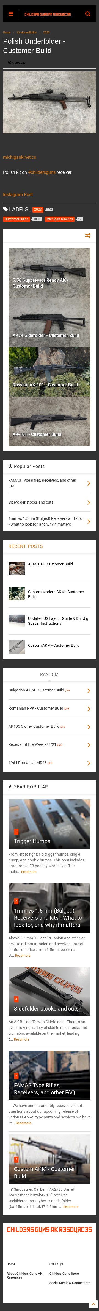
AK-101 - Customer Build (37, 434)
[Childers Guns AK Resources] (47, 14)
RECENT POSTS (26, 546)
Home (6, 32)
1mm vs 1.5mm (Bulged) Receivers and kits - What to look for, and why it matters (48, 917)
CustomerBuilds (27, 32)
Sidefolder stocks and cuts (46, 1008)
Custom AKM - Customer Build (53, 645)
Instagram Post (18, 194)
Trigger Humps (32, 841)
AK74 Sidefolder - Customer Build (46, 335)
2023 (46, 32)
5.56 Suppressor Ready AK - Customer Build (40, 283)
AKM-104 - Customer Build (50, 564)
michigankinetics (19, 157)
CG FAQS (56, 1264)
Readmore (28, 872)
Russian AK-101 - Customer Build (45, 384)
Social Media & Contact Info (70, 1283)
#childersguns (42, 172)
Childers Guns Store (64, 1274)
